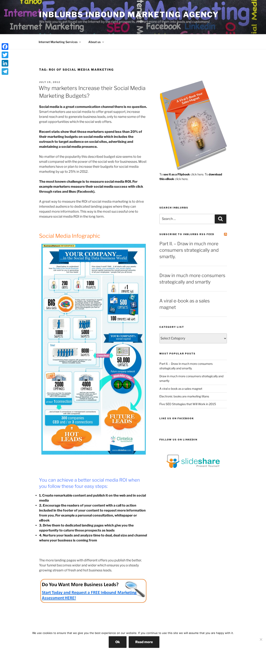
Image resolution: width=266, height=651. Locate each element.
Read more (144, 642)
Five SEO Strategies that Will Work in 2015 (187, 404)
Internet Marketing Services (58, 42)
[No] (261, 639)
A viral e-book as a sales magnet (180, 388)
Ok (117, 642)
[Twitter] (5, 55)
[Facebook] (5, 46)
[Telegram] (5, 71)
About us (94, 42)
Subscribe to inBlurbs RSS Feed (186, 234)
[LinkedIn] (5, 63)
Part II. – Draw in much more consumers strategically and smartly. (189, 250)
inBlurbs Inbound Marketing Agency (129, 14)
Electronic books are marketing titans (184, 396)
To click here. (181, 174)
